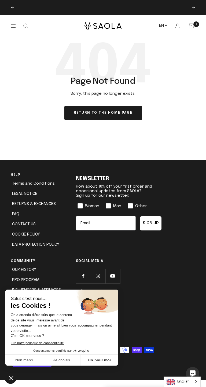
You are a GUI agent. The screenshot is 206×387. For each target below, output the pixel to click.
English (183, 381)
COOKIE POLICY (26, 234)
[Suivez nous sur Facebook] (83, 276)
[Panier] (191, 26)
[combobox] (182, 382)
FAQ (15, 214)
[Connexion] (177, 26)
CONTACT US (24, 224)
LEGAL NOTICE (24, 194)
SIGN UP (151, 223)
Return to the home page (103, 113)
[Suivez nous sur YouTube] (112, 276)
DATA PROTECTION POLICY (35, 244)
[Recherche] (25, 26)
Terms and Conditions (33, 183)
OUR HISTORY (24, 270)
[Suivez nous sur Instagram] (98, 276)
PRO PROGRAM (25, 280)
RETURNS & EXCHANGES (34, 204)
